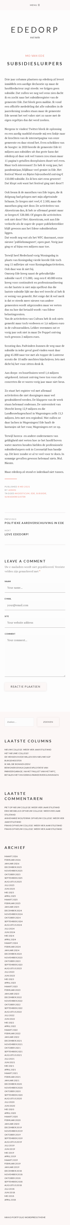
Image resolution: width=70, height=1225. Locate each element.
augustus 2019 (13, 1142)
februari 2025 (12, 903)
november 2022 (13, 1000)
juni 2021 (9, 1062)
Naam (8, 581)
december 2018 (13, 1171)
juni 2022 (9, 1019)
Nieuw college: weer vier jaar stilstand (27, 749)
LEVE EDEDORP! (17, 534)
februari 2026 (12, 860)
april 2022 (10, 1026)
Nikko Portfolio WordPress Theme (25, 1217)
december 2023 (13, 953)
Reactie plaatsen (25, 686)
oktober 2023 (12, 961)
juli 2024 (9, 928)
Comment (10, 634)
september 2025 (13, 878)
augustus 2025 (13, 881)
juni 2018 (9, 1192)
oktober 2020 (12, 1091)
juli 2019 (9, 1145)
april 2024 (10, 939)
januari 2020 (11, 1124)
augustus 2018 (13, 1185)
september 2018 (13, 1181)
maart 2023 (11, 986)
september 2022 (13, 1008)
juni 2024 (9, 932)
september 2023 (13, 964)
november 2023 (13, 957)
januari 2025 (11, 906)
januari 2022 (11, 1037)
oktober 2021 (12, 1047)
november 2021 (13, 1044)
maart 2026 (11, 856)
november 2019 (13, 1131)
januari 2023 (11, 993)
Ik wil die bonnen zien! (17, 764)
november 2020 (13, 1087)
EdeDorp (35, 29)
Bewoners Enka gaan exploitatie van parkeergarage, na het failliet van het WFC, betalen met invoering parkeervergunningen (31, 771)
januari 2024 (11, 950)
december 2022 (13, 997)
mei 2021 (9, 1066)
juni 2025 (9, 888)
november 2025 (13, 870)
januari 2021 (11, 1080)
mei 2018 (9, 1196)
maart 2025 (11, 899)
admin (12, 490)
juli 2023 (9, 972)
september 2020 (13, 1095)
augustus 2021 (13, 1055)
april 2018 (10, 1199)
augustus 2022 (13, 1011)
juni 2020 (9, 1105)
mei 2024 (9, 935)
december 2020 (13, 1084)
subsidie (41, 493)
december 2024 (13, 910)
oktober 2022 (12, 1004)
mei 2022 (9, 1022)
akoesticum (22, 493)
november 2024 (13, 914)
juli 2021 (9, 1058)
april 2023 (10, 982)
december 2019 (13, 1127)
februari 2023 (12, 990)
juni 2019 (9, 1149)
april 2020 (10, 1113)
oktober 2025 (12, 874)
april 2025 (10, 896)
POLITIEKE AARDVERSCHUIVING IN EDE (34, 522)
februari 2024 (12, 946)
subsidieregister (15, 497)
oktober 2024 (12, 917)
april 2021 (10, 1069)
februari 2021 (12, 1077)
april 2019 (10, 1156)
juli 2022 (9, 1015)
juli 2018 (9, 1189)
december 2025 (13, 867)
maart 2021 (11, 1073)
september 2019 (13, 1138)
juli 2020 (9, 1102)
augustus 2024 (13, 925)
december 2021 (13, 1040)
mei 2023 (9, 979)
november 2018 (13, 1174)
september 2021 (13, 1051)
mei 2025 (9, 892)
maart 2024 (11, 943)
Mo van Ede (35, 55)
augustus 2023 (13, 968)
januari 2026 (11, 863)
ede (33, 493)
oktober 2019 (12, 1134)
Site (7, 616)
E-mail (8, 599)
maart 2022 (11, 1030)
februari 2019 (12, 1163)
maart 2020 (11, 1116)
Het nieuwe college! (16, 753)
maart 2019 (11, 1160)
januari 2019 (11, 1167)
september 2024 (13, 921)
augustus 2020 (13, 1098)
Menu (35, 5)
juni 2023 (9, 975)
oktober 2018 (12, 1178)
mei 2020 (9, 1109)
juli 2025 (9, 885)
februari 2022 (12, 1033)
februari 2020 (12, 1120)
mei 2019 (9, 1152)
